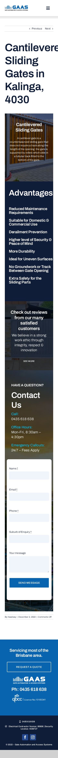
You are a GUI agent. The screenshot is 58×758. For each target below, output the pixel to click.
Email (13, 489)
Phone (14, 510)
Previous (37, 28)
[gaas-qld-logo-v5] (16, 6)
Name (13, 468)
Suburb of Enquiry (20, 532)
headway (12, 617)
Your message (17, 553)
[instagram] (33, 737)
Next (48, 28)
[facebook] (25, 737)
